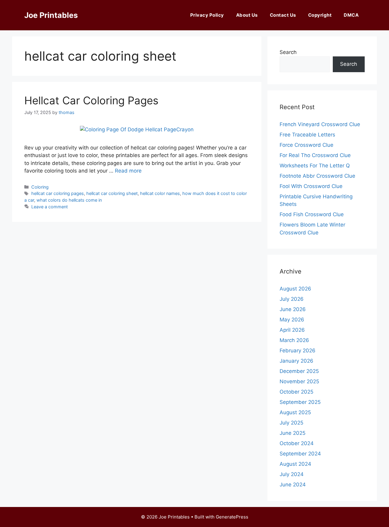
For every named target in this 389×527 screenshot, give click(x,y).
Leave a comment (49, 206)
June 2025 (292, 433)
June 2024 (293, 485)
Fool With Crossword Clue (311, 186)
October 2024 (297, 443)
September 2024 (300, 454)
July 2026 (292, 299)
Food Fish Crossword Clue (312, 214)
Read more (128, 171)
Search (288, 52)
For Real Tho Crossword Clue (315, 155)
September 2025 (300, 402)
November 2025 (299, 381)
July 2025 (291, 423)
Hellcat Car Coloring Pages (91, 100)
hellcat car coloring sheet (112, 193)
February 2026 (297, 350)
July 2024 (292, 474)
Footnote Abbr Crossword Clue (317, 176)
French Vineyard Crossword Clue (320, 124)
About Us (247, 15)
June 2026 (293, 309)
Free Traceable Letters (307, 135)
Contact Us (283, 15)
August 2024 (295, 464)
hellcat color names (160, 193)
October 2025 (296, 392)
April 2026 (292, 330)
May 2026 (292, 320)
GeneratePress (232, 517)
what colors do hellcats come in (69, 200)
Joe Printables (51, 15)
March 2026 (294, 340)
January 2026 (296, 361)
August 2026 (295, 289)
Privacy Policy (207, 15)
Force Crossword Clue (306, 145)
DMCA (351, 15)
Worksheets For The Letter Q (315, 166)
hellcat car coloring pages (57, 193)
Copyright (320, 15)
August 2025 (295, 412)
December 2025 (299, 371)
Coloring (40, 187)
